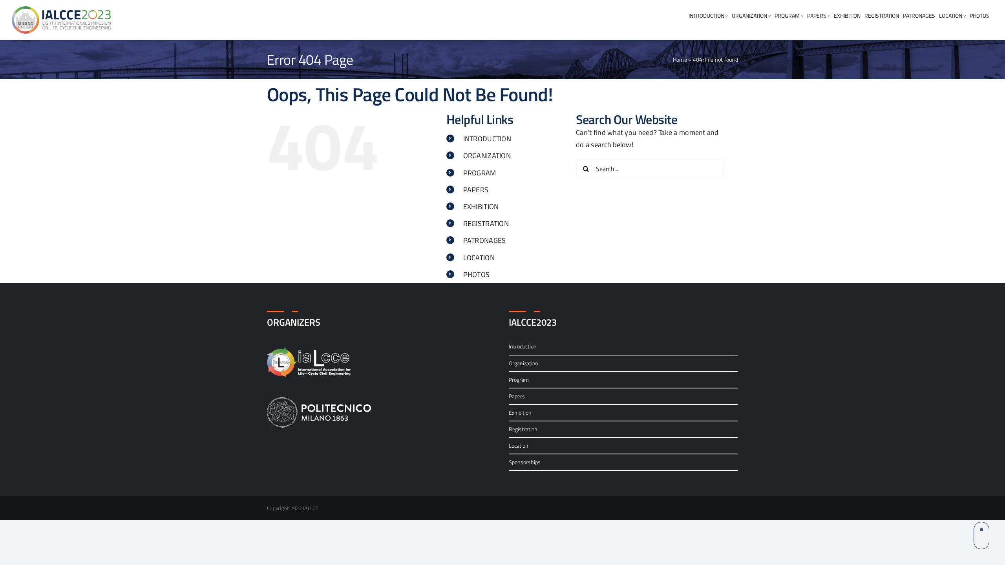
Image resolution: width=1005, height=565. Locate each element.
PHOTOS (476, 274)
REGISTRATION (486, 223)
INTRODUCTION (487, 138)
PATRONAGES (484, 240)
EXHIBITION (481, 206)
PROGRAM (479, 173)
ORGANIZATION (487, 155)
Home (680, 59)
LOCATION (479, 257)
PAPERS (476, 189)
